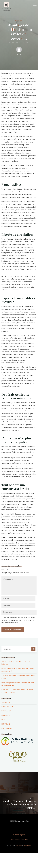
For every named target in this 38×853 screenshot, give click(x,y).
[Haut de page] (30, 845)
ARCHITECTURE (7, 702)
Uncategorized (6, 728)
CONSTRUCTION (7, 707)
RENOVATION (6, 724)
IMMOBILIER (5, 715)
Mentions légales (19, 835)
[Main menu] (35, 6)
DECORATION (6, 711)
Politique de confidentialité (19, 839)
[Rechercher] (33, 649)
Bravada (18, 846)
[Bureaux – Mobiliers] (6, 6)
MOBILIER (18, 21)
